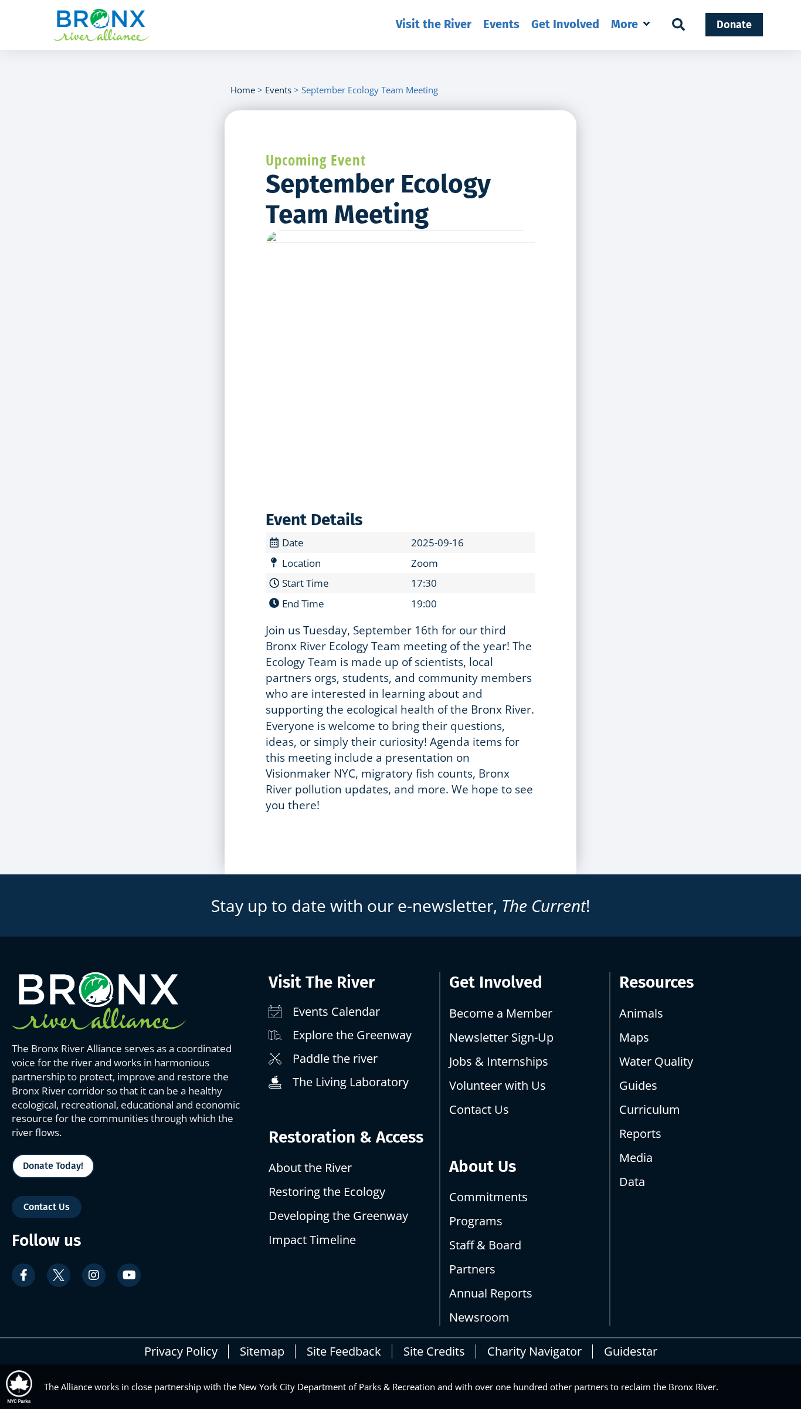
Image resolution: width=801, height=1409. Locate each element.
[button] (631, 24)
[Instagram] (94, 1275)
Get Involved (495, 982)
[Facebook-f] (23, 1275)
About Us (482, 1166)
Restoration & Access (346, 1137)
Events (278, 90)
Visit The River (322, 982)
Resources (656, 982)
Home (242, 90)
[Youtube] (129, 1275)
